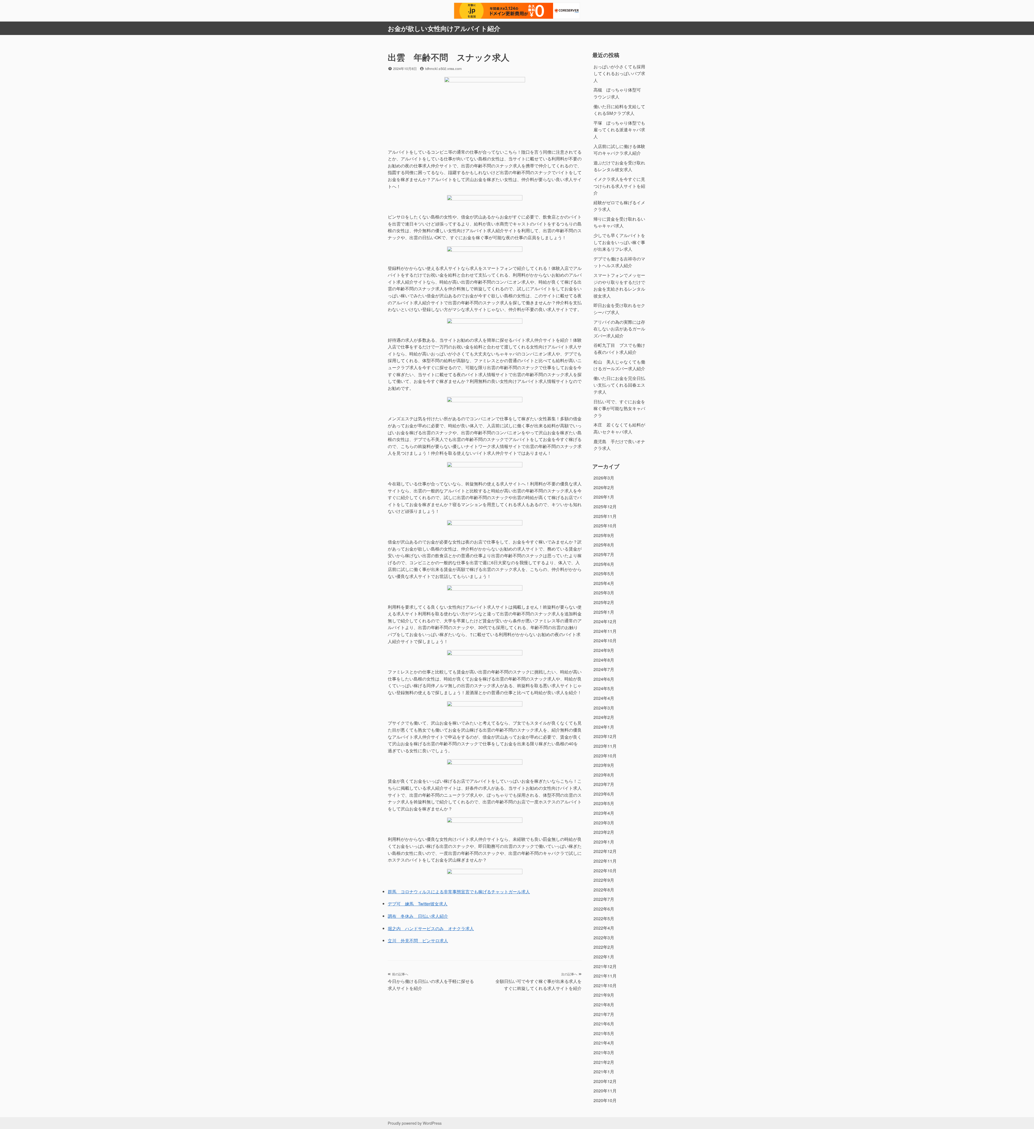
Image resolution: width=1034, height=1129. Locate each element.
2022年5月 (603, 918)
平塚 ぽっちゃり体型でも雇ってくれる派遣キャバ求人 (619, 130)
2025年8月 (603, 545)
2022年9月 (603, 880)
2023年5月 (603, 803)
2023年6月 (603, 794)
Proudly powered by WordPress (415, 1123)
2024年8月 (603, 660)
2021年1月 (603, 1071)
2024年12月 (605, 621)
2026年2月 (603, 487)
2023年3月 (603, 823)
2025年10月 (605, 526)
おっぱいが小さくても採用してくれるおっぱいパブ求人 (619, 73)
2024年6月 (603, 679)
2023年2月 (603, 832)
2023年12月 (605, 736)
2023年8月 (603, 775)
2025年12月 (605, 506)
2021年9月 (603, 995)
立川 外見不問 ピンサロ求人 (418, 940)
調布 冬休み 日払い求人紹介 (418, 916)
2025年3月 (603, 593)
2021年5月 (603, 1033)
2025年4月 (603, 583)
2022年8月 (603, 890)
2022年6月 (603, 909)
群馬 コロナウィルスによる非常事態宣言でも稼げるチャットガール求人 (459, 891)
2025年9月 (603, 535)
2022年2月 (603, 947)
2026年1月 (603, 497)
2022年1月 (603, 957)
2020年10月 (605, 1100)
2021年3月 (603, 1052)
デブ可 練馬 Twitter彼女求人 (418, 904)
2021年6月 (603, 1024)
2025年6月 (603, 564)
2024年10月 (605, 640)
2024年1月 (603, 727)
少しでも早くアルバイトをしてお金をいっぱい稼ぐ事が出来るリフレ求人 (619, 242)
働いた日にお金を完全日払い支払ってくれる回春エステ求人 (619, 385)
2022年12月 (605, 851)
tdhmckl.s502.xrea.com (443, 68)
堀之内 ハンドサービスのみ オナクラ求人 (431, 928)
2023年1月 (603, 842)
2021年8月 (603, 1004)
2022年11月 (605, 861)
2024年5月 (603, 688)
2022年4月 (603, 928)
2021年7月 (603, 1014)
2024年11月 (605, 631)
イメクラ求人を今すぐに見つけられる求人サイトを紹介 (619, 186)
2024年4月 (603, 698)
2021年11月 (605, 976)
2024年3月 (603, 708)
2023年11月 (605, 746)
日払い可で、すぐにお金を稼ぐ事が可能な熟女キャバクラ (619, 408)
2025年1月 (603, 612)
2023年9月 (603, 765)
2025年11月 (605, 516)
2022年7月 (603, 899)
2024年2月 (603, 717)
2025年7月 (603, 554)
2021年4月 (603, 1043)
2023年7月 (603, 784)
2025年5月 (603, 573)
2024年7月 (603, 669)
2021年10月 (605, 985)
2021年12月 (605, 966)
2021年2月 (603, 1062)
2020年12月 (605, 1081)
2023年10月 (605, 756)
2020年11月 (605, 1091)
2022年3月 (603, 937)
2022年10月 (605, 870)
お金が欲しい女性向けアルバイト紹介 (444, 28)
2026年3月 (603, 478)
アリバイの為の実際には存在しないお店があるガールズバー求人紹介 (619, 329)
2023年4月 (603, 813)
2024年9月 (603, 650)
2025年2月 (603, 602)
